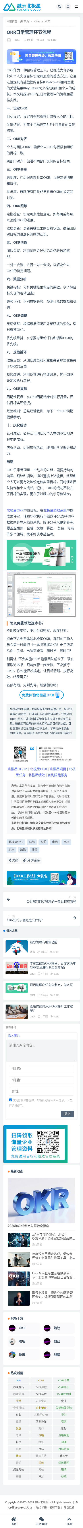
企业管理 (41, 1408)
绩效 (23, 849)
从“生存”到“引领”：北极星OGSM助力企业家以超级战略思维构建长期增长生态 (52, 1238)
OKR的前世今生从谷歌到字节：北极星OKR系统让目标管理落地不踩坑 (52, 1277)
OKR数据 (41, 1387)
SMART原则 (63, 1394)
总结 (32, 842)
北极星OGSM (17, 769)
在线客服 (41, 1524)
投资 (18, 1442)
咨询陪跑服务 (58, 775)
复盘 (18, 1428)
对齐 (41, 1428)
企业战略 (18, 1408)
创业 (18, 1414)
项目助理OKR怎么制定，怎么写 (51, 985)
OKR (37, 21)
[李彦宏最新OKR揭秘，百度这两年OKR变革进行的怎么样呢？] (17, 968)
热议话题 (68, 1507)
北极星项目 (58, 769)
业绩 (18, 1401)
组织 (11, 849)
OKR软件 (41, 1394)
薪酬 (18, 1476)
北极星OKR (15, 510)
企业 (63, 1401)
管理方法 (41, 1456)
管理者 (64, 1456)
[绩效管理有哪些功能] (17, 947)
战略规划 (63, 1435)
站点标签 (41, 1507)
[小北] (9, 40)
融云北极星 (33, 709)
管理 (18, 1456)
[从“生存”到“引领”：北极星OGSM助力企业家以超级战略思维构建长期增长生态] (19, 1240)
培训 (63, 1421)
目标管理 (63, 1449)
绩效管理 (63, 1463)
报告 (41, 1442)
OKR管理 (18, 1394)
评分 (34, 849)
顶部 (69, 1524)
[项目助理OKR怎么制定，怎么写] (17, 988)
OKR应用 (20, 714)
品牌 (18, 1421)
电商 (55, 842)
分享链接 (33, 860)
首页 (26, 21)
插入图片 (14, 1036)
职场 (63, 1469)
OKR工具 (63, 1380)
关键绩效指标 (64, 1408)
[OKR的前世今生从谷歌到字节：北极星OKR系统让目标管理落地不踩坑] (19, 1278)
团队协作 (41, 1421)
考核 (41, 1469)
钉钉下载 (55, 1507)
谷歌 (63, 1476)
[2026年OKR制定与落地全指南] (41, 1200)
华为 (63, 1414)
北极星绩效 (36, 775)
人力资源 (41, 1401)
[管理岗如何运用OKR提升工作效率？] (17, 1012)
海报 (14, 860)
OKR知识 (63, 1387)
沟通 (43, 842)
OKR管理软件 (50, 714)
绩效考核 (18, 1469)
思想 (63, 1428)
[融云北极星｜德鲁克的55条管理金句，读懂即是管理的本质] (19, 1298)
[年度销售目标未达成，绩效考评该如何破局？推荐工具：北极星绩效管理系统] (19, 1259)
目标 (66, 842)
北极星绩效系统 (55, 510)
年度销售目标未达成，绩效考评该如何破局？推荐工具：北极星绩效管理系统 (52, 1258)
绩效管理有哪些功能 (43, 942)
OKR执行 (18, 1387)
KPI (19, 1380)
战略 (41, 1435)
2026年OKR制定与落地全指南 (28, 1226)
